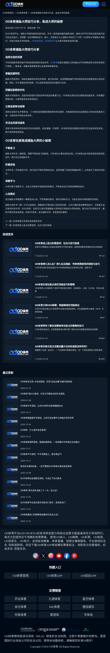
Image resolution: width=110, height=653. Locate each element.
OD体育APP (50, 41)
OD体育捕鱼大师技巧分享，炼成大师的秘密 (49, 13)
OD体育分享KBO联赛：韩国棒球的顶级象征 (57, 305)
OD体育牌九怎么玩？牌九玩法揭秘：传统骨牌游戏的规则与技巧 (67, 264)
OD (31, 112)
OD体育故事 (22, 13)
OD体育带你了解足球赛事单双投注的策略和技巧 (59, 325)
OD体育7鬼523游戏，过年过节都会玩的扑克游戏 (42, 393)
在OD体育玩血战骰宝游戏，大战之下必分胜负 (41, 478)
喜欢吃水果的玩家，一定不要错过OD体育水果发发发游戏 (46, 466)
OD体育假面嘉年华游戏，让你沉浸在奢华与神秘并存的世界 (47, 418)
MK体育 (54, 607)
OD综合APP (88, 575)
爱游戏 (54, 614)
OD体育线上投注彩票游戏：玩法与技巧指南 (32, 225)
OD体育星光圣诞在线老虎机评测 (27, 221)
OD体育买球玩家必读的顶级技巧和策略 (55, 284)
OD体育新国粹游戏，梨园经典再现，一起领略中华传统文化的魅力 (50, 442)
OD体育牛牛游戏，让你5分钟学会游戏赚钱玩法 (41, 405)
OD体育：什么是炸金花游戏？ (33, 430)
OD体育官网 (37, 41)
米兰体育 (20, 607)
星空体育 (88, 599)
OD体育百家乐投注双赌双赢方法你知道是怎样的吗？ (61, 346)
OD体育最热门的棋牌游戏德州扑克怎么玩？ (40, 514)
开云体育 (20, 599)
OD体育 (54, 62)
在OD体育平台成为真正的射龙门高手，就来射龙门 (43, 502)
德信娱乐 (88, 607)
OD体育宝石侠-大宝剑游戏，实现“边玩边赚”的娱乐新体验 (46, 381)
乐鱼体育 (20, 614)
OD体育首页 (8, 13)
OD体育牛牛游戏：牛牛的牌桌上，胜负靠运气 (41, 454)
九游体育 (54, 599)
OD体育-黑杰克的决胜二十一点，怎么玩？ (39, 490)
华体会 (88, 614)
